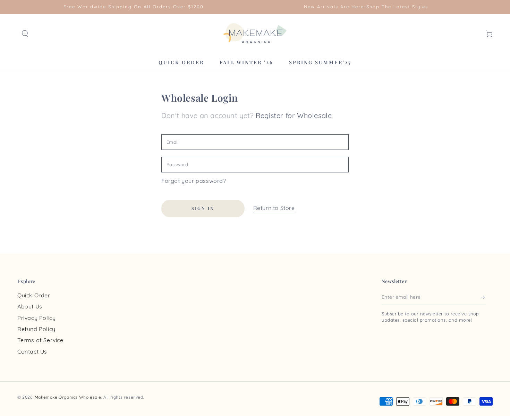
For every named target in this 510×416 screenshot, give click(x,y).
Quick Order (33, 295)
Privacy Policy (36, 317)
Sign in (203, 208)
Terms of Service (40, 340)
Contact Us (32, 351)
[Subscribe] (483, 297)
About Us (29, 306)
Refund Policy (36, 328)
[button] (25, 33)
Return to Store (274, 207)
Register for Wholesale (294, 115)
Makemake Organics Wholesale (68, 397)
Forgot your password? (193, 180)
